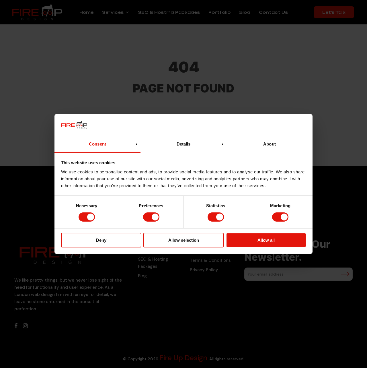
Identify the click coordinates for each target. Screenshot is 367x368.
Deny (101, 240)
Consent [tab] (97, 144)
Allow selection (183, 240)
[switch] (151, 217)
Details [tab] (184, 144)
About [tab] (269, 144)
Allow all (266, 240)
